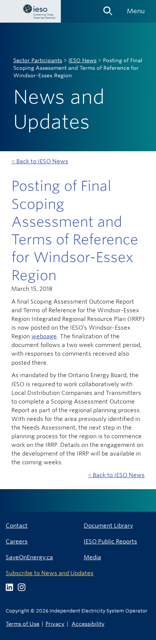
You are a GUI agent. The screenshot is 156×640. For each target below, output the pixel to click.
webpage (44, 336)
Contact (17, 525)
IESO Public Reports (110, 541)
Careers (17, 541)
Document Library (108, 525)
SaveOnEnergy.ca (29, 557)
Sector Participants (37, 60)
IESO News (83, 60)
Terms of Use (22, 623)
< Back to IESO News (39, 161)
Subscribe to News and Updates (50, 573)
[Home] (30, 11)
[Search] (108, 8)
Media (92, 557)
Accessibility (88, 623)
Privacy (54, 623)
